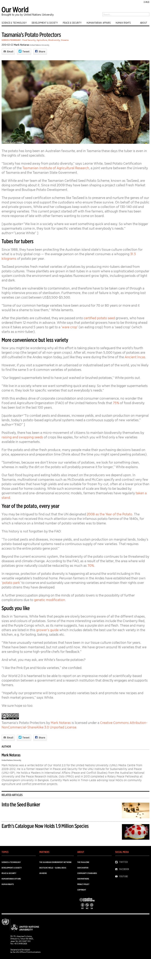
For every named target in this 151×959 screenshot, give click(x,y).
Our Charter (82, 867)
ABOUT (143, 22)
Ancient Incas (135, 357)
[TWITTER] (117, 862)
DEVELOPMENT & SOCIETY (45, 22)
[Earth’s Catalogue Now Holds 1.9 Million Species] (135, 832)
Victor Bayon (16, 142)
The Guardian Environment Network (55, 862)
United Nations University (39, 45)
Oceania (64, 40)
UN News (43, 873)
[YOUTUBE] (117, 876)
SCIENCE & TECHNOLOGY (14, 22)
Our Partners (83, 878)
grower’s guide (47, 630)
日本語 (146, 2)
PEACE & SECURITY (72, 22)
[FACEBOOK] (117, 869)
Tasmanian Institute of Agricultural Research (55, 168)
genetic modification (49, 600)
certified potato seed (99, 318)
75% (116, 403)
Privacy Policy (83, 884)
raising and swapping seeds (22, 437)
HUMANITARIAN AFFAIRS (99, 22)
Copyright (81, 890)
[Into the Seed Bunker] (135, 811)
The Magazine (83, 862)
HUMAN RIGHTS (123, 22)
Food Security (28, 40)
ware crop (69, 327)
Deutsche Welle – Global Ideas (52, 867)
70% (90, 566)
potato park (11, 583)
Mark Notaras (21, 44)
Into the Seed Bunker (21, 804)
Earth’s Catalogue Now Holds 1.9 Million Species (45, 826)
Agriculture (42, 40)
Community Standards (87, 873)
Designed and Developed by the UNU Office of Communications (25, 951)
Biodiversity (54, 40)
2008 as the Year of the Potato (109, 514)
